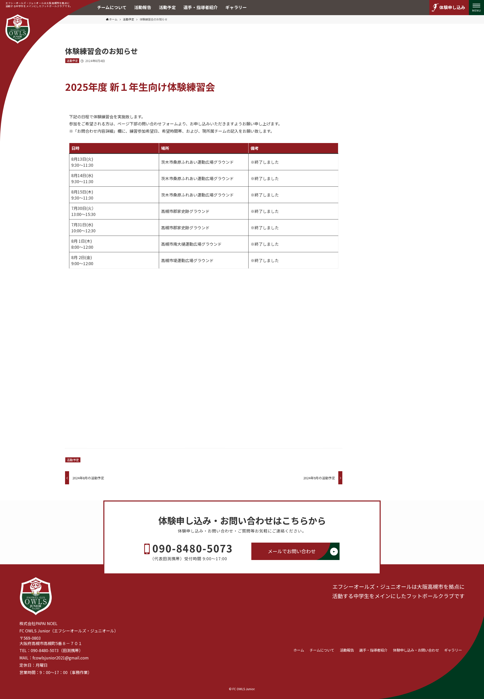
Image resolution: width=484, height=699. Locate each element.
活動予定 (72, 61)
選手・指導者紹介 (373, 650)
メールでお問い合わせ (292, 551)
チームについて (322, 650)
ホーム (298, 650)
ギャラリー (453, 650)
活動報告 (347, 650)
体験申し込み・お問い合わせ (416, 650)
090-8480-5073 (192, 548)
